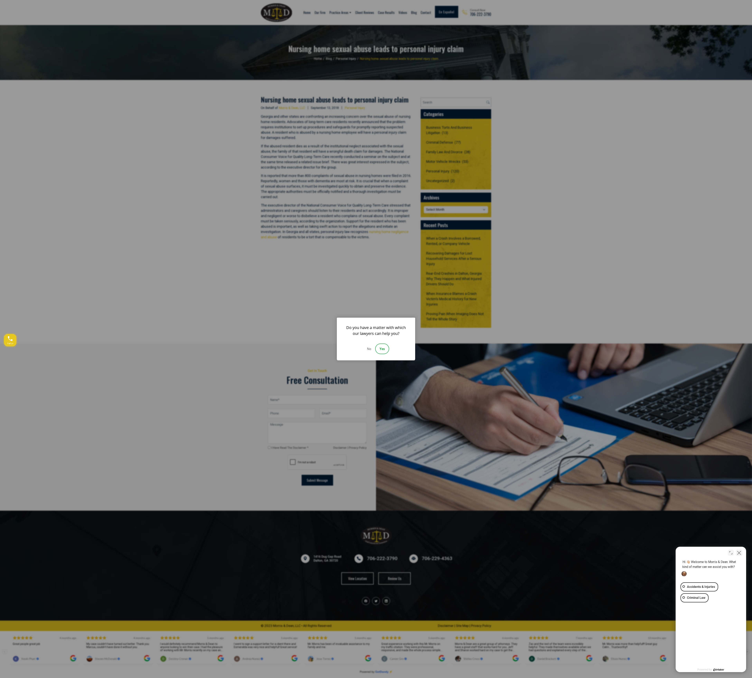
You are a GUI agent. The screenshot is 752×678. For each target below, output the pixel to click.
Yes (382, 349)
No (369, 349)
